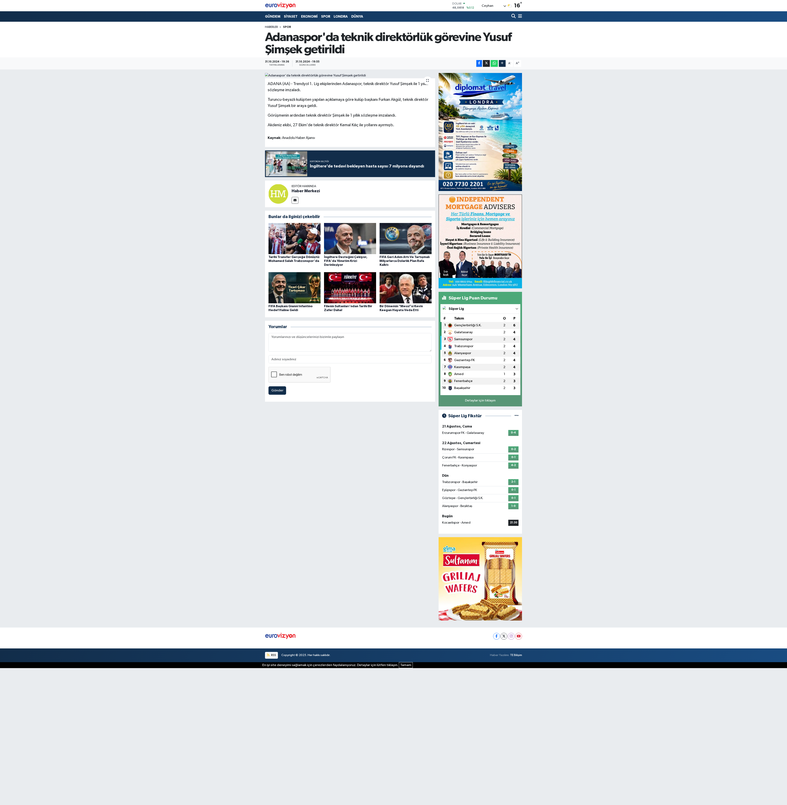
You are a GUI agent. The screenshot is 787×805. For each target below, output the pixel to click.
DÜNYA (357, 16)
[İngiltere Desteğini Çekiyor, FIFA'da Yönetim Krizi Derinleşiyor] (350, 238)
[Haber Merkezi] (278, 194)
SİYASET (291, 16)
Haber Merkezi (306, 191)
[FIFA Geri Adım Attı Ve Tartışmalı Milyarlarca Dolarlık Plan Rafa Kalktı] (406, 238)
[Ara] (513, 16)
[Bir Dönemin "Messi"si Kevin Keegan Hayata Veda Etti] (406, 287)
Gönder (277, 390)
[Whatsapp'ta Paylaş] (494, 63)
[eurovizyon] (280, 5)
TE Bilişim (516, 655)
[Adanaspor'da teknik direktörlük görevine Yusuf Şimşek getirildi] (350, 75)
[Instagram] (511, 636)
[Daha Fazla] (502, 63)
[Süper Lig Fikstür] (517, 416)
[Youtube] (518, 636)
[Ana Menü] (519, 16)
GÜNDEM (272, 16)
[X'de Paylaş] (486, 63)
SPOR (325, 16)
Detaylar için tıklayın (480, 400)
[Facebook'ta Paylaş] (479, 63)
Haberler (271, 27)
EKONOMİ (309, 16)
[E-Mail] (295, 200)
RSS (273, 655)
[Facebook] (496, 636)
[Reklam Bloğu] (480, 132)
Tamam (405, 665)
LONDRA (341, 16)
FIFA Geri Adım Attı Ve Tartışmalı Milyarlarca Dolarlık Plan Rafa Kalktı (405, 260)
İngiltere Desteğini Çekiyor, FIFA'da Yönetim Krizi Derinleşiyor (345, 260)
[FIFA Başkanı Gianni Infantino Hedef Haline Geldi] (294, 287)
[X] (503, 636)
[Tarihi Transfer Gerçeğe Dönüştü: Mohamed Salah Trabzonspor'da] (294, 238)
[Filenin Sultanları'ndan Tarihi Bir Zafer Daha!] (350, 287)
